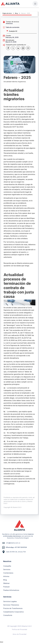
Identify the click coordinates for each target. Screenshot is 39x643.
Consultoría (7, 615)
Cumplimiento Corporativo (13, 612)
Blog (16, 13)
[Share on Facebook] (8, 48)
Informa (6, 576)
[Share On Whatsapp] (23, 48)
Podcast (6, 587)
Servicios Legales (10, 601)
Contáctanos (8, 573)
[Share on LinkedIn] (18, 48)
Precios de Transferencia (12, 608)
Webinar (6, 583)
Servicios (6, 569)
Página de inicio (7, 13)
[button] (35, 3)
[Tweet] (13, 48)
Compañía (7, 566)
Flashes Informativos (11, 590)
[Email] (28, 48)
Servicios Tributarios (11, 605)
